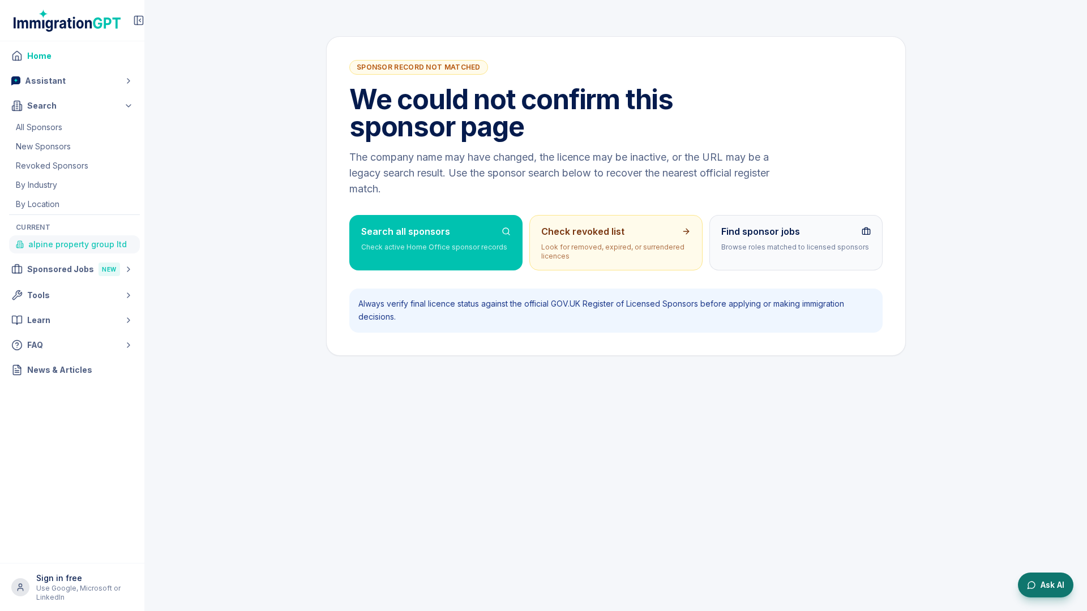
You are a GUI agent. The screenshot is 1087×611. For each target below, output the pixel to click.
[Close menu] (139, 20)
